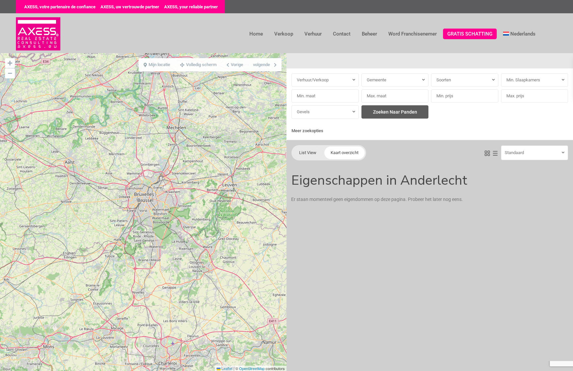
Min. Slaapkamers (523, 79)
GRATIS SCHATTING (469, 34)
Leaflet (226, 368)
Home (256, 34)
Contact (341, 34)
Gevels (303, 111)
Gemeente (376, 79)
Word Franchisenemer (412, 34)
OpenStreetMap (252, 368)
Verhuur (313, 34)
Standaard (514, 152)
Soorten (443, 79)
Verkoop (283, 34)
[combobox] (325, 80)
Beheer (369, 34)
